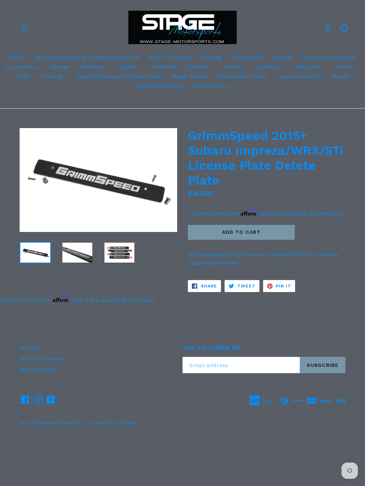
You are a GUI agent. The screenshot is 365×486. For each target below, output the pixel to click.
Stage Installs (190, 76)
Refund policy (38, 369)
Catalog (210, 57)
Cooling (56, 76)
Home (18, 57)
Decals (340, 76)
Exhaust (272, 66)
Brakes (60, 66)
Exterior (202, 66)
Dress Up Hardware (329, 57)
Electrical (95, 66)
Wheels (237, 66)
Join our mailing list (211, 347)
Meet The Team (169, 57)
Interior (349, 66)
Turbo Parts (214, 85)
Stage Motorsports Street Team (120, 76)
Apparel (282, 57)
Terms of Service (43, 358)
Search (29, 347)
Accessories (246, 57)
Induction (311, 66)
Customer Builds (299, 76)
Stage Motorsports (60, 423)
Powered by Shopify (113, 423)
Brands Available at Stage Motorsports (87, 57)
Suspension (25, 66)
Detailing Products (159, 86)
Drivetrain (164, 66)
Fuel (26, 76)
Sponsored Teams (242, 76)
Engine (132, 66)
